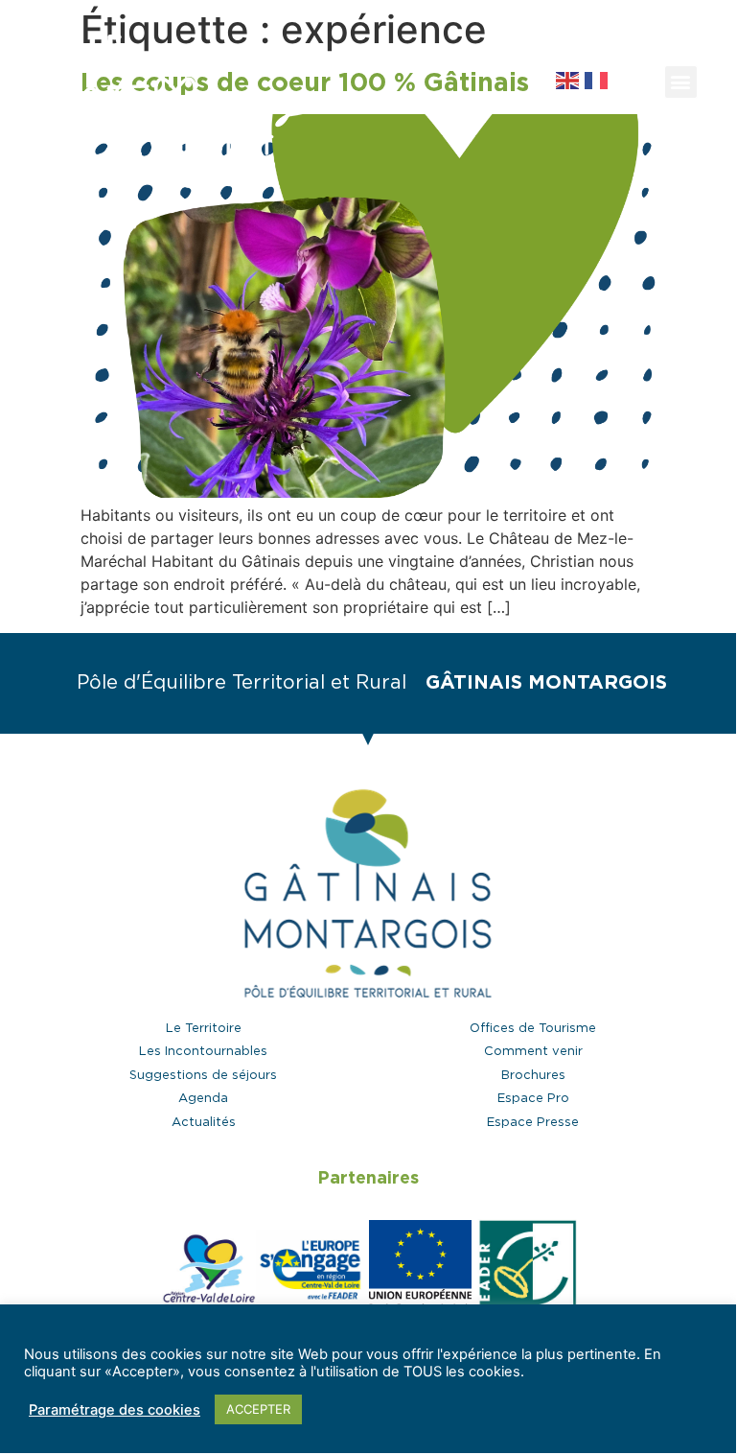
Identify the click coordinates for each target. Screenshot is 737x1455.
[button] (634, 82)
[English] (570, 78)
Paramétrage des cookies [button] (114, 1410)
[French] (597, 78)
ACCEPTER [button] (258, 1409)
